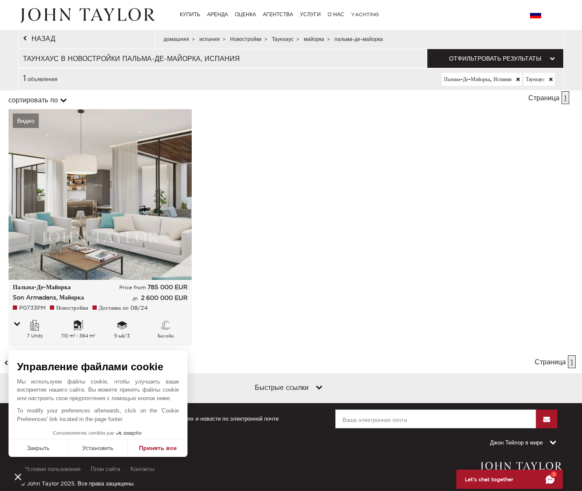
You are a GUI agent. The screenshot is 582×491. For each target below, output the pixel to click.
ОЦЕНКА (245, 14)
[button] (18, 476)
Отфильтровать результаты (495, 58)
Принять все (158, 448)
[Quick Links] (319, 388)
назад (43, 38)
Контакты (142, 469)
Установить (97, 448)
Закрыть (38, 448)
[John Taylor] (86, 14)
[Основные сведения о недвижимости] (17, 324)
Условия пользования (53, 469)
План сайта (105, 469)
